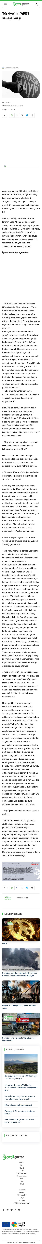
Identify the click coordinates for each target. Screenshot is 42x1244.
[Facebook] (16, 115)
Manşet (4, 109)
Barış (4, 943)
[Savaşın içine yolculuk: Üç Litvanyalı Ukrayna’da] (21, 1024)
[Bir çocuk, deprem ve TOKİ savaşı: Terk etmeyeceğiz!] (21, 1064)
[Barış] (21, 929)
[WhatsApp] (11, 115)
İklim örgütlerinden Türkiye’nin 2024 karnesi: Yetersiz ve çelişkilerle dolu (21, 1088)
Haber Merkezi (11, 68)
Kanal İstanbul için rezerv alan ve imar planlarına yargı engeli (19, 1097)
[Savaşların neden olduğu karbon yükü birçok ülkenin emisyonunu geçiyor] (21, 959)
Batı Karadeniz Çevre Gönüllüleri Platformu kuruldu (19, 1121)
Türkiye (13, 109)
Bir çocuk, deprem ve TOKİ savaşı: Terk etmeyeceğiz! (20, 1077)
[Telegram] (27, 115)
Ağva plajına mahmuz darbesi (18, 1105)
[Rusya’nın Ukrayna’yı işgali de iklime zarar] (21, 991)
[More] (32, 115)
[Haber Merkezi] (3, 68)
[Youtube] (19, 1210)
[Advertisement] (21, 44)
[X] (22, 115)
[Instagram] (7, 1210)
